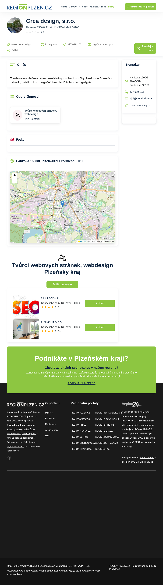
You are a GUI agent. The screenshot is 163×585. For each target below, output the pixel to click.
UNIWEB (147, 429)
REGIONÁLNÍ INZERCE (82, 383)
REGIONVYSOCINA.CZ (107, 418)
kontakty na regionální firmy (21, 429)
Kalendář (94, 6)
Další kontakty (61, 284)
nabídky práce (29, 433)
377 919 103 (137, 92)
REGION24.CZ (102, 449)
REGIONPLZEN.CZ (80, 412)
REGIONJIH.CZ (78, 425)
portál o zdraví (147, 457)
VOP (80, 566)
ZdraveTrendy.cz (144, 462)
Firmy (111, 6)
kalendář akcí (14, 433)
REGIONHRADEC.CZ (81, 449)
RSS (47, 435)
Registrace (148, 6)
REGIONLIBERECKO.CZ (83, 443)
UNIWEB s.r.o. (52, 322)
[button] (62, 203)
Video (85, 6)
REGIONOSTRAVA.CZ (106, 443)
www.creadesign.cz (141, 105)
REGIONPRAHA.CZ (81, 431)
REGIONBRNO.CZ (104, 425)
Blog (103, 6)
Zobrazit (100, 303)
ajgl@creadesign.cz (141, 98)
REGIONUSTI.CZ (79, 437)
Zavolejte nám (147, 48)
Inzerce (49, 412)
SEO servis (49, 298)
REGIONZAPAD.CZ (80, 418)
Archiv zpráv (51, 430)
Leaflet (83, 241)
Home (64, 6)
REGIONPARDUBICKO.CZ (108, 412)
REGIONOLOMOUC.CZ (107, 437)
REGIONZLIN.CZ (104, 431)
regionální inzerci (15, 446)
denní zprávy (24, 420)
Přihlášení (50, 418)
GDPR (72, 566)
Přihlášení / (135, 6)
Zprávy (73, 6)
